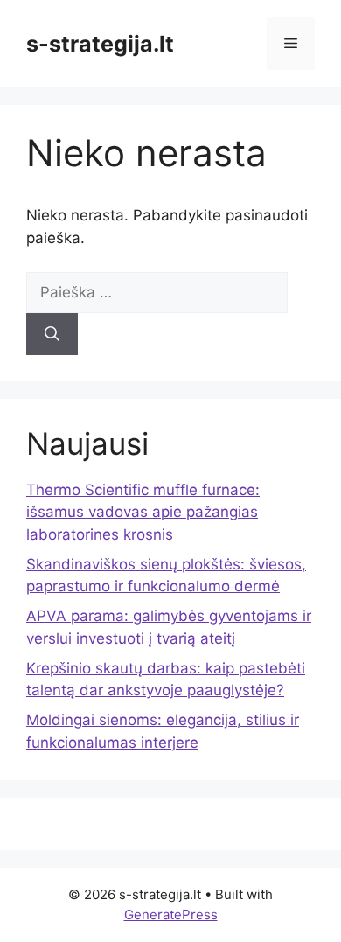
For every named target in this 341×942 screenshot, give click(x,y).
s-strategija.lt (100, 44)
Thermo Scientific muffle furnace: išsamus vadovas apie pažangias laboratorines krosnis (143, 512)
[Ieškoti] (52, 334)
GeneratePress (171, 914)
